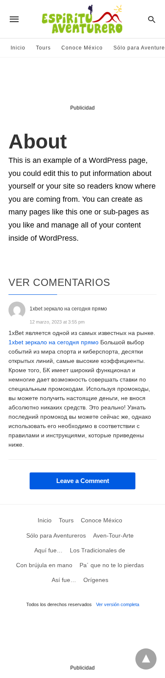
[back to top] (146, 659)
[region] (82, 83)
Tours (43, 48)
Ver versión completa (117, 604)
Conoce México (82, 48)
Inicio (18, 48)
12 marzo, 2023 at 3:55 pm (57, 321)
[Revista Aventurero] (82, 19)
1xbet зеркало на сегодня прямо (53, 342)
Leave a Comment (82, 480)
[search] (152, 19)
